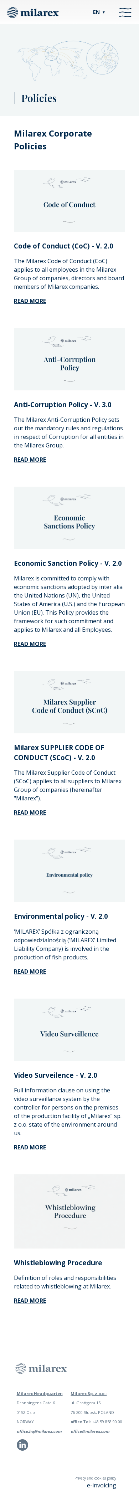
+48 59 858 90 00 (96, 1421)
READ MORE (30, 971)
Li (18, 1447)
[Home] (32, 12)
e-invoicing (101, 1485)
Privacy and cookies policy (95, 1478)
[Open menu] (125, 12)
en (99, 12)
